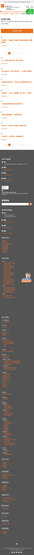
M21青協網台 (22, 2)
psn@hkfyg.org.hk (8, 169)
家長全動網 (4, 13)
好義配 (28, 2)
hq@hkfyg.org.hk (8, 222)
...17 (27, 53)
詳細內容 (4, 45)
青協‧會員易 (15, 2)
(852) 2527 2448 (8, 227)
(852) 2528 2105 (8, 233)
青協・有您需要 (8, 2)
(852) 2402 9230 (8, 175)
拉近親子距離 (14, 13)
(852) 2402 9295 (8, 180)
